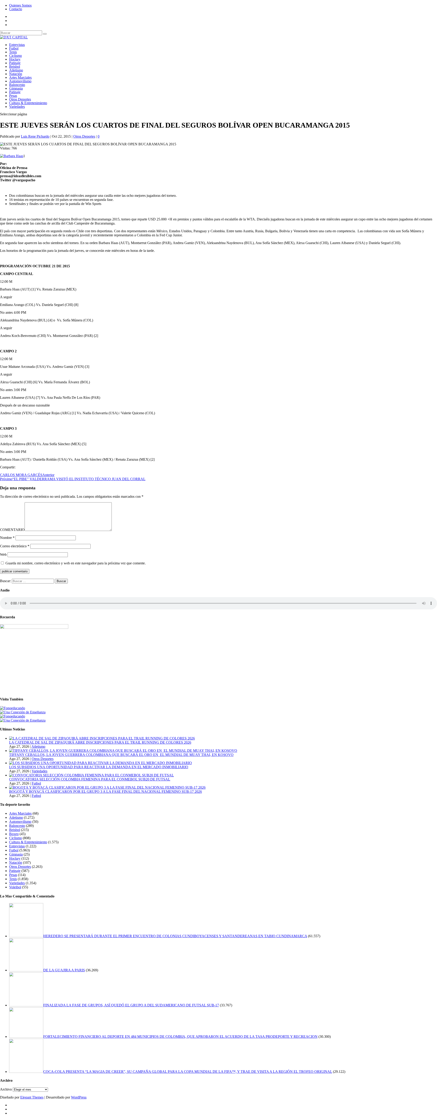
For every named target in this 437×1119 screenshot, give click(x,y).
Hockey (14, 59)
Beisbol (14, 66)
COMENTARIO (12, 530)
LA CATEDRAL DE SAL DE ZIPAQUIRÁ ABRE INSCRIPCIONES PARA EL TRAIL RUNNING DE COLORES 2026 (100, 742)
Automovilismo (20, 81)
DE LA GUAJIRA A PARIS (64, 970)
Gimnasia (16, 88)
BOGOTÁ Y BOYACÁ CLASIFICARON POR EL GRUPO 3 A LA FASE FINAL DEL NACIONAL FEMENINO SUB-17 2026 (105, 791)
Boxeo (14, 834)
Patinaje (14, 63)
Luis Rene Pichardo (35, 136)
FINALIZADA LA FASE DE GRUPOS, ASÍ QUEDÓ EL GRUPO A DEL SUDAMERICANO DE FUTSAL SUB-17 (131, 1005)
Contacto (15, 9)
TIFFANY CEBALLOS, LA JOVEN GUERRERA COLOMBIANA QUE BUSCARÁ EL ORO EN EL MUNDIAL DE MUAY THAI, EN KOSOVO (121, 755)
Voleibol (15, 887)
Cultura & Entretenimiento (28, 103)
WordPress (78, 1097)
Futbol (13, 48)
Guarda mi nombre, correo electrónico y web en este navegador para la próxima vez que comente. (75, 563)
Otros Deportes (20, 99)
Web (3, 554)
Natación (15, 74)
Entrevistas (17, 45)
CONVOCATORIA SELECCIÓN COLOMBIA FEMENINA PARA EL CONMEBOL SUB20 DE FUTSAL (89, 779)
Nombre (7, 538)
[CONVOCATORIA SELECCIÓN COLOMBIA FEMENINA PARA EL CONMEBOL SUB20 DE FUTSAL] (91, 775)
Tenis (13, 52)
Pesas (13, 96)
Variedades (17, 107)
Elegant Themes (31, 1097)
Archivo (6, 1089)
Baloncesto (17, 85)
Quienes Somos (20, 5)
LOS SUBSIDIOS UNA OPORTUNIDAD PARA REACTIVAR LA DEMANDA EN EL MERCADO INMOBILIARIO (98, 767)
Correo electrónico (14, 546)
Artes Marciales (20, 77)
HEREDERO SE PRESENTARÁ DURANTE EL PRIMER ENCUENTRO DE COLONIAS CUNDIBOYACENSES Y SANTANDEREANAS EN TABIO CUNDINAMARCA (175, 936)
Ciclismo (15, 56)
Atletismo (16, 70)
